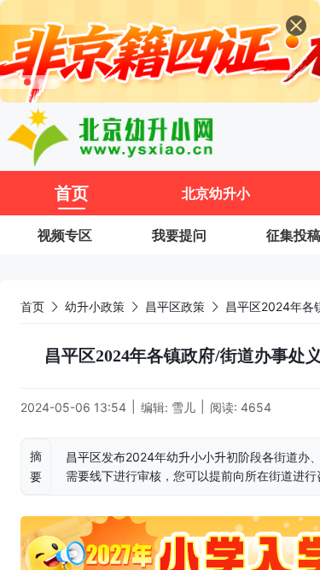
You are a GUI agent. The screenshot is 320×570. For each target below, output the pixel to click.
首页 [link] (32, 306)
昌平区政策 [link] (175, 306)
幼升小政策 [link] (95, 306)
